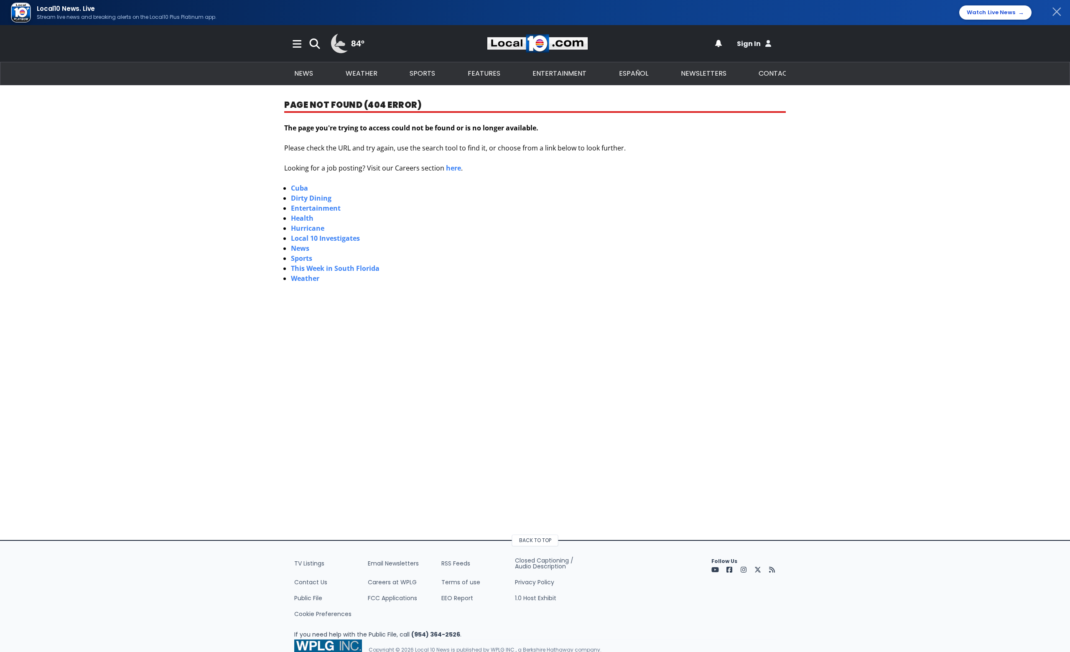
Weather (361, 73)
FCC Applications (392, 598)
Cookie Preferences (323, 614)
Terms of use (460, 582)
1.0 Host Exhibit (535, 598)
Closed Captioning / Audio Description (544, 563)
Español (633, 73)
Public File (308, 598)
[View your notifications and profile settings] (718, 43)
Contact (775, 73)
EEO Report (457, 598)
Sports (422, 73)
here (453, 168)
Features (484, 73)
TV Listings (309, 563)
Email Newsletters (393, 563)
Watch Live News (995, 12)
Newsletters (703, 73)
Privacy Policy (534, 582)
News (303, 73)
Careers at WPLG (392, 582)
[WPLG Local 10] (537, 43)
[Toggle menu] (297, 43)
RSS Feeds (455, 563)
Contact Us (310, 582)
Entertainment (559, 73)
